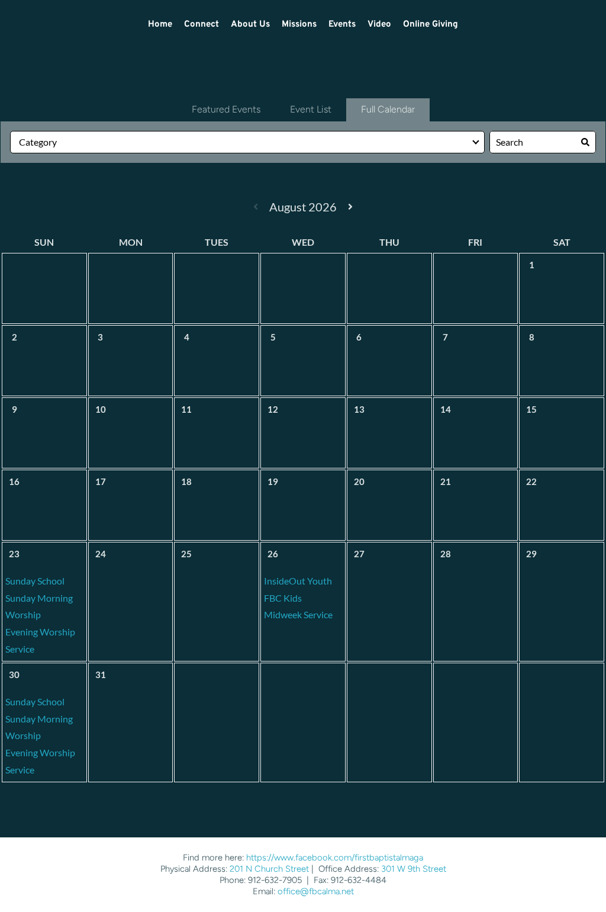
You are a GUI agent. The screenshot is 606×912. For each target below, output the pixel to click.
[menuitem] (160, 25)
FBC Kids (283, 597)
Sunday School (35, 580)
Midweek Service (298, 614)
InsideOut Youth (298, 580)
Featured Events (226, 109)
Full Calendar (388, 109)
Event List (310, 109)
